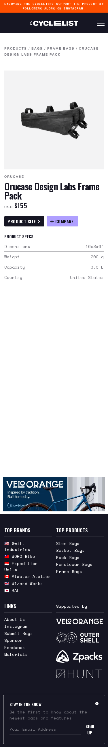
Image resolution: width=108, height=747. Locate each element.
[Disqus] (54, 382)
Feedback (14, 647)
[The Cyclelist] (54, 23)
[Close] (96, 703)
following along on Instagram (53, 8)
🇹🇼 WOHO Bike (19, 556)
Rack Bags (67, 557)
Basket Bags (70, 550)
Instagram (16, 626)
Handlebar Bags (74, 564)
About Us (14, 619)
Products (15, 48)
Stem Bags (67, 543)
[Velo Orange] (54, 494)
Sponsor (13, 640)
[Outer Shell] (80, 637)
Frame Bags (61, 48)
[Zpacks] (80, 656)
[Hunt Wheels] (80, 674)
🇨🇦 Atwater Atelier (27, 576)
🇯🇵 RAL (12, 590)
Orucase (14, 177)
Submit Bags (18, 633)
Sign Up (90, 729)
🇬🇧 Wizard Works (23, 583)
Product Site (22, 221)
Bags (37, 48)
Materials (16, 654)
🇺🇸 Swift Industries (17, 546)
